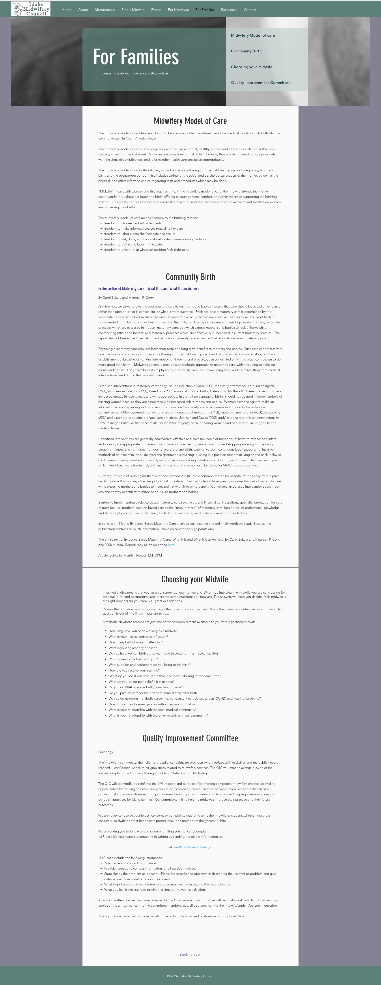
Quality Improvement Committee (261, 82)
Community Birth (246, 51)
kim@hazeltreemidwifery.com (195, 847)
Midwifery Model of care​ (253, 35)
